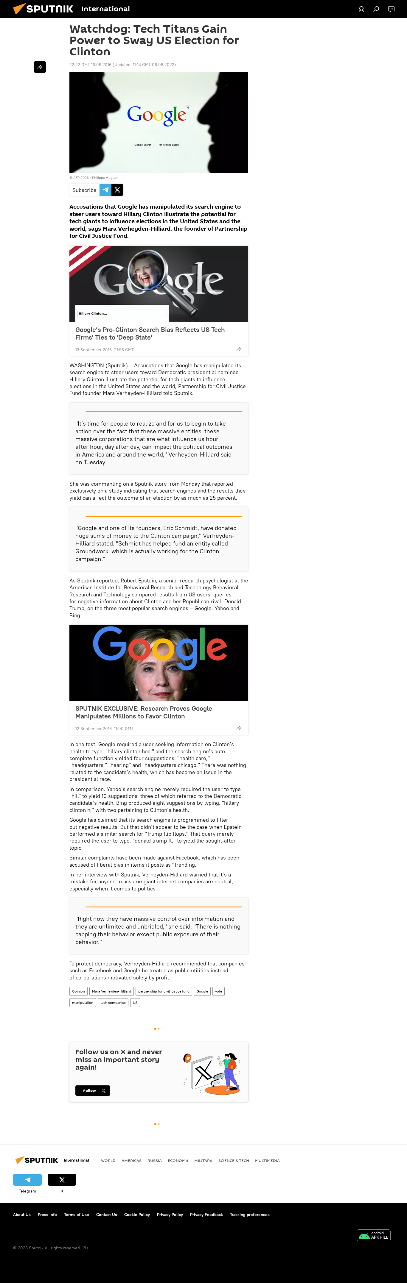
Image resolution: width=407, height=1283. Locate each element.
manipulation (82, 1002)
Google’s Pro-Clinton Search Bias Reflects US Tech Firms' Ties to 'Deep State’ (150, 333)
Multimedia (267, 1160)
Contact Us (106, 1214)
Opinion (78, 991)
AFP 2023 (81, 177)
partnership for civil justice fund (163, 991)
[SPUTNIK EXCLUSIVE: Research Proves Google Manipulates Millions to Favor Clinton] (158, 663)
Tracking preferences (250, 1214)
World (108, 1160)
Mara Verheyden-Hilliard (111, 991)
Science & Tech (233, 1160)
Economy (178, 1160)
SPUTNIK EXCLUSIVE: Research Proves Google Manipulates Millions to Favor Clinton (143, 712)
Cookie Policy (137, 1214)
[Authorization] (361, 9)
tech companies (113, 1002)
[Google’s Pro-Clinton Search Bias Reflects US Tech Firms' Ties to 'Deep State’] (158, 284)
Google (202, 991)
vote (218, 991)
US (135, 1002)
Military (203, 1160)
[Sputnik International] (45, 16)
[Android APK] (373, 1236)
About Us (22, 1214)
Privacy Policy (170, 1214)
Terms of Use (76, 1214)
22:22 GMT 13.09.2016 (90, 64)
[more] (239, 349)
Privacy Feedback (206, 1214)
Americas (132, 1160)
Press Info (47, 1214)
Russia (154, 1160)
